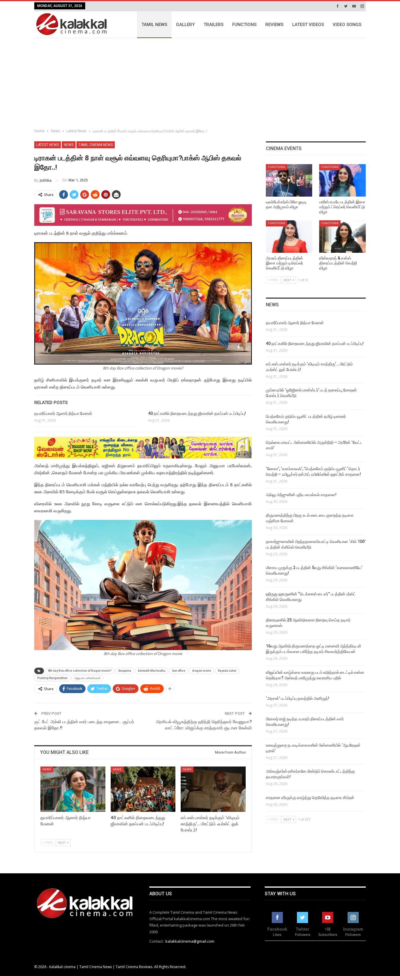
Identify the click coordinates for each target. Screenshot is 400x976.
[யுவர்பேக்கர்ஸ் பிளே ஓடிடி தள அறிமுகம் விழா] (289, 180)
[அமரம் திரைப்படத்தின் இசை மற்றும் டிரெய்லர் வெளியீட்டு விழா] (289, 236)
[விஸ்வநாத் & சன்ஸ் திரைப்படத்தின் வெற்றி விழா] (342, 236)
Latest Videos (308, 24)
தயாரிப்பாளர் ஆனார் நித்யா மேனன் (63, 413)
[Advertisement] (200, 82)
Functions (244, 24)
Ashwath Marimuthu (151, 670)
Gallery (185, 24)
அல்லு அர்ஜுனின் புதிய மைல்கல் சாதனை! (301, 494)
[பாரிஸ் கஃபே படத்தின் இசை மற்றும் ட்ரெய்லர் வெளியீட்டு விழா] (342, 180)
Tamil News (154, 24)
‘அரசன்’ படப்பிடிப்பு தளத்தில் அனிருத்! (297, 698)
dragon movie (201, 670)
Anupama (124, 670)
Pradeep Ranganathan (52, 678)
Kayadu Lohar (227, 670)
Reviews (274, 24)
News (68, 145)
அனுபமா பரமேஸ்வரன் (87, 678)
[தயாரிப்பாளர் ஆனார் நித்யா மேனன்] (72, 789)
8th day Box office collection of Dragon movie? (80, 670)
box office (178, 670)
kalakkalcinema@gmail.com (189, 941)
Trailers (213, 24)
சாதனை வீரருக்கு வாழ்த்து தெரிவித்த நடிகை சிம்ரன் (310, 797)
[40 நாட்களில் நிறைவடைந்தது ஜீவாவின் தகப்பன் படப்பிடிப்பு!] (143, 789)
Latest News (47, 145)
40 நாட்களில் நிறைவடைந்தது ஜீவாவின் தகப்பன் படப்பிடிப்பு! (197, 413)
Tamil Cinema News (95, 145)
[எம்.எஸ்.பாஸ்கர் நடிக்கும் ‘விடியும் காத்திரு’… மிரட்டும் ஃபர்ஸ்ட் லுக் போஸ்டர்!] (213, 789)
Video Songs (347, 24)
